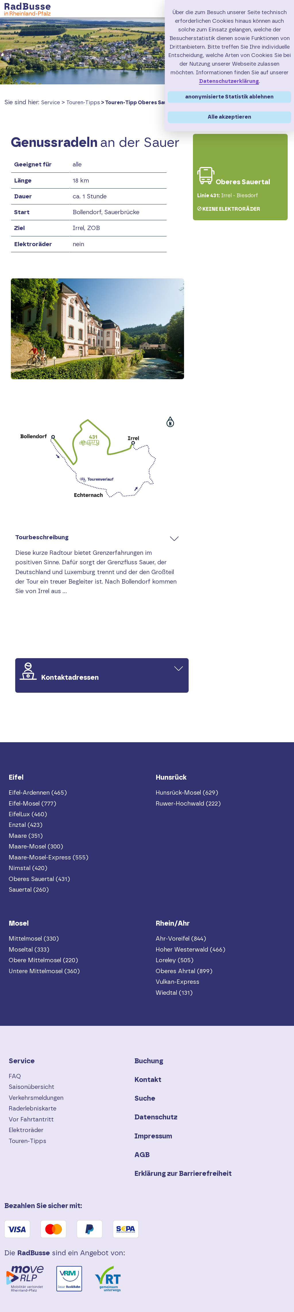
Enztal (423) (25, 825)
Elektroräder (26, 1130)
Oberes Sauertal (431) (39, 879)
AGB (142, 1155)
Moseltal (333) (29, 950)
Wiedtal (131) (174, 993)
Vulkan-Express (177, 982)
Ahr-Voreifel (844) (181, 939)
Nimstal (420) (28, 868)
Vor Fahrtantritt (31, 1120)
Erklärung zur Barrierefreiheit (183, 1173)
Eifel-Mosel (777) (32, 804)
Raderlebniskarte (32, 1109)
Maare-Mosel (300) (36, 847)
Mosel (19, 923)
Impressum (153, 1136)
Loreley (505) (175, 960)
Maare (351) (26, 836)
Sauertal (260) (29, 890)
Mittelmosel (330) (34, 939)
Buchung (148, 1061)
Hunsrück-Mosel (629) (187, 793)
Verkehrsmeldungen (36, 1098)
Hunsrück (171, 777)
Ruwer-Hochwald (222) (188, 804)
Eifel (16, 777)
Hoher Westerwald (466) (190, 950)
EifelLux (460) (28, 814)
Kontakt (147, 1079)
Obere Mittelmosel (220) (43, 960)
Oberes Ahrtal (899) (184, 971)
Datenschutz (155, 1117)
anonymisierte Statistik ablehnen (229, 97)
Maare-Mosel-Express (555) (48, 858)
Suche (144, 1098)
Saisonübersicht (31, 1087)
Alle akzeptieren (229, 117)
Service (50, 102)
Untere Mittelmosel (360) (44, 971)
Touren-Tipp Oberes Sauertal (142, 102)
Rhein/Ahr (173, 923)
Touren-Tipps (83, 102)
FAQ (15, 1076)
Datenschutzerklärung (229, 81)
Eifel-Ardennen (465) (38, 793)
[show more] (174, 538)
